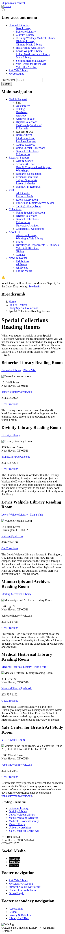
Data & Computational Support (33, 167)
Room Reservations (27, 199)
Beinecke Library (26, 31)
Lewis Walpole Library (29, 50)
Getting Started (24, 160)
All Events (22, 267)
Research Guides (25, 183)
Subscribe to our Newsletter (24, 886)
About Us (14, 232)
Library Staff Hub (19, 918)
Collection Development (30, 228)
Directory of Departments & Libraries (37, 244)
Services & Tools (25, 164)
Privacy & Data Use (20, 915)
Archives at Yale (25, 118)
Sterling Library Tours (28, 206)
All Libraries (23, 193)
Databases (21, 112)
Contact (20, 254)
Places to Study (24, 196)
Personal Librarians (27, 176)
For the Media (24, 270)
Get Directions (9, 404)
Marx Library (23, 57)
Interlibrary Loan (25, 138)
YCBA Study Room (13, 739)
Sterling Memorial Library (31, 60)
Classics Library (25, 34)
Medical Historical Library (16, 666)
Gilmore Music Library (29, 44)
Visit (11, 189)
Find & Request (18, 99)
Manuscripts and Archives (23, 817)
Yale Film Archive (26, 67)
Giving (20, 251)
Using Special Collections (30, 147)
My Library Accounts (21, 883)
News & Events (18, 257)
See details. (35, 286)
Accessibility (16, 908)
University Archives (27, 225)
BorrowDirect (24, 134)
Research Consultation (29, 173)
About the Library (26, 235)
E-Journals (22, 128)
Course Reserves (25, 144)
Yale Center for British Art (31, 63)
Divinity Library (25, 41)
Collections (15, 209)
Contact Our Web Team (22, 890)
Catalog (20, 109)
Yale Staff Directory (27, 248)
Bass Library (23, 28)
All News (21, 264)
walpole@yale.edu (12, 536)
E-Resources (23, 154)
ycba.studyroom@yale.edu (16, 764)
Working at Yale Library (29, 238)
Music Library (17, 824)
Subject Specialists (26, 180)
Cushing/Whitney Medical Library (35, 38)
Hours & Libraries (19, 25)
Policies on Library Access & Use (35, 202)
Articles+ (21, 115)
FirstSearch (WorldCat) (29, 125)
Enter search (8, 79)
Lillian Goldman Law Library (33, 54)
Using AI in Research (28, 186)
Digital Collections (26, 121)
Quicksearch (23, 105)
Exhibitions (22, 261)
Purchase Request (26, 141)
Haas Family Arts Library (30, 47)
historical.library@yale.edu (16, 688)
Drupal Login (16, 893)
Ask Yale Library (18, 70)
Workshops (22, 170)
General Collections (27, 151)
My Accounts (16, 73)
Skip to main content (13, 2)
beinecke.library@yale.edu (16, 391)
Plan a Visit (29, 370)
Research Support (19, 157)
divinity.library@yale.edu (15, 456)
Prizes (19, 241)
